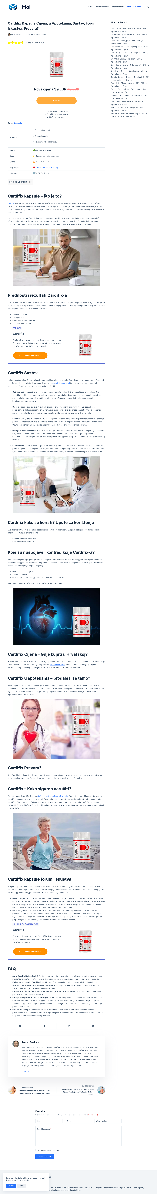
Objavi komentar (44, 1156)
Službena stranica (57, 664)
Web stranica (101, 1121)
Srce (44, 35)
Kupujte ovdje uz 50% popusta (49, 167)
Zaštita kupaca (118, 7)
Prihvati (11, 1186)
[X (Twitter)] (44, 1026)
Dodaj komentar (44, 1129)
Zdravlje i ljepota (134, 7)
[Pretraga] (148, 7)
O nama (90, 7)
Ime (39, 1121)
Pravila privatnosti (52, 1150)
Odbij (21, 1186)
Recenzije (18, 123)
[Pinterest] (69, 1026)
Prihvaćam (48, 1150)
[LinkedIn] (93, 1026)
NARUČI (56, 101)
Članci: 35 (25, 1071)
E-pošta (70, 1121)
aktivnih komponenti (61, 383)
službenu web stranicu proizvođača (52, 796)
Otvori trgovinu (102, 7)
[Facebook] (20, 1026)
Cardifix (11, 203)
